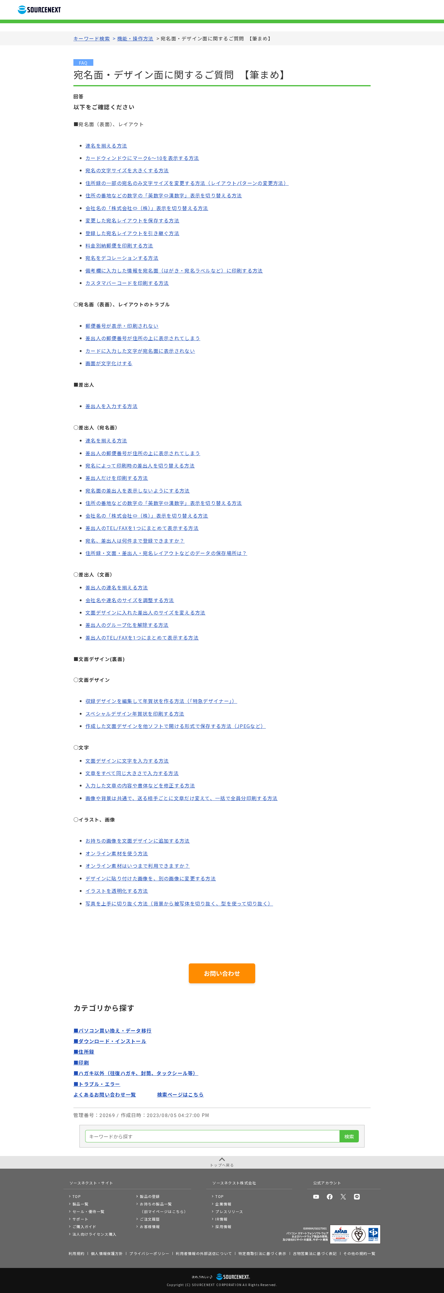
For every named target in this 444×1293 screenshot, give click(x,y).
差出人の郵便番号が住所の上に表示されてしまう (142, 338)
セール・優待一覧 (88, 1211)
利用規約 (77, 1253)
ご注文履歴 (150, 1218)
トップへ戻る (222, 1164)
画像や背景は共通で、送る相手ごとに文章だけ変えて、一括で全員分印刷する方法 (181, 798)
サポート (80, 1218)
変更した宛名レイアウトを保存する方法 (132, 220)
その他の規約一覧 (359, 1253)
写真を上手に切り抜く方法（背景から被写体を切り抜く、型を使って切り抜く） (179, 903)
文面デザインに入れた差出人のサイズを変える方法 (145, 612)
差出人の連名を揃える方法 (116, 587)
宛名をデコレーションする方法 (122, 257)
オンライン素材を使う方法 (116, 853)
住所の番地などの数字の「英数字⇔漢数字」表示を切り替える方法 (163, 195)
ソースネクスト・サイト (91, 1182)
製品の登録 (150, 1196)
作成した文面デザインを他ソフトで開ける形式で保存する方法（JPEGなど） (175, 726)
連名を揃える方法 (106, 145)
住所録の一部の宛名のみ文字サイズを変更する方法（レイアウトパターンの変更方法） (187, 183)
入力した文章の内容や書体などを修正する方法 (140, 785)
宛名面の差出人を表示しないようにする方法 (137, 490)
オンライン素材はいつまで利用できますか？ (137, 865)
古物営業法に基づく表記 (315, 1253)
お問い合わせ (222, 973)
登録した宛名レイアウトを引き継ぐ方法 (132, 233)
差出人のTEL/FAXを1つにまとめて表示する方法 (142, 528)
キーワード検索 (91, 38)
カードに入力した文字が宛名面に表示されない (140, 350)
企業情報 (223, 1203)
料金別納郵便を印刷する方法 (119, 245)
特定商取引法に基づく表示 (262, 1253)
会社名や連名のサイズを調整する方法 (129, 600)
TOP (76, 1196)
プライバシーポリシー (149, 1253)
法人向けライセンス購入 (94, 1234)
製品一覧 (80, 1203)
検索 (349, 1136)
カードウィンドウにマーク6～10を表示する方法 (142, 157)
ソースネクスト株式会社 (234, 1182)
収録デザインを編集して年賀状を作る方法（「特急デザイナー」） (161, 700)
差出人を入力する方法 (111, 406)
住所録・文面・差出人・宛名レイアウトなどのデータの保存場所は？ (166, 553)
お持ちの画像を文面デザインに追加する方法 (137, 840)
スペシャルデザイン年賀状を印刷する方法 (134, 713)
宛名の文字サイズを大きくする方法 (127, 170)
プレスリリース (229, 1211)
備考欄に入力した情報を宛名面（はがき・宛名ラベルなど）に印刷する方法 (174, 270)
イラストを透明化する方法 (116, 890)
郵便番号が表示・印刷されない (122, 325)
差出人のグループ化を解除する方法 (127, 624)
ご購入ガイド (84, 1226)
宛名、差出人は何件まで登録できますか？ (135, 540)
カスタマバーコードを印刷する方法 (127, 282)
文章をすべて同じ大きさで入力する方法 (132, 773)
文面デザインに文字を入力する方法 (127, 760)
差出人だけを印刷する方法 (116, 477)
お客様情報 (150, 1226)
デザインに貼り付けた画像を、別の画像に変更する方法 (150, 878)
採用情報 (223, 1226)
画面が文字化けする (109, 363)
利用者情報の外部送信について (204, 1253)
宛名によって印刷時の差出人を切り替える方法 (140, 465)
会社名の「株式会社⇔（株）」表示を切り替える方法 (146, 208)
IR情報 (221, 1218)
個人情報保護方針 (107, 1253)
